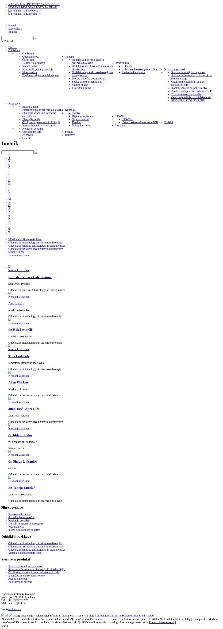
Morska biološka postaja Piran (24, 239)
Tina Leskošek (18, 356)
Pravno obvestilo (158, 622)
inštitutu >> (14, 609)
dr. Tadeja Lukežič (21, 488)
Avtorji (172, 622)
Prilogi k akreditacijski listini (102, 615)
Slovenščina (15, 28)
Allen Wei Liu (18, 382)
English (12, 31)
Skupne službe (16, 251)
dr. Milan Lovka (20, 435)
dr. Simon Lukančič (22, 461)
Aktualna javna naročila (21, 517)
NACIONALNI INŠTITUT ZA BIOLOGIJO (34, 4)
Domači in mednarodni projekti (25, 523)
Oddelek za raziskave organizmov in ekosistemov (35, 248)
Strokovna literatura (19, 514)
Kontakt (12, 25)
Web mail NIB (16, 526)
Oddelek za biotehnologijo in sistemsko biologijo (35, 242)
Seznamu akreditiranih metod (138, 615)
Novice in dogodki (18, 520)
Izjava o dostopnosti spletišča (24, 529)
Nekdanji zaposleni (18, 255)
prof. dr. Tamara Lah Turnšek (30, 277)
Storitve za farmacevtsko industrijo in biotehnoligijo (36, 569)
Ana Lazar (16, 303)
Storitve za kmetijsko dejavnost (25, 566)
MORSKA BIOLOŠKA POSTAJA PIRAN (32, 7)
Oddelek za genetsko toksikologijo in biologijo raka (36, 245)
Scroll (4, 625)
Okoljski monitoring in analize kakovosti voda (33, 572)
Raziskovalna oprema (20, 581)
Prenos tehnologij (18, 578)
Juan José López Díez (23, 409)
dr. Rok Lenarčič (20, 329)
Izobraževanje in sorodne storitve (26, 575)
